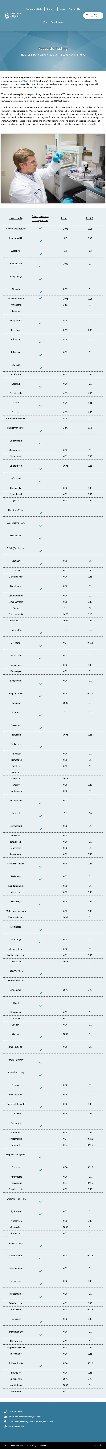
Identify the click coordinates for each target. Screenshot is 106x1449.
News (62, 9)
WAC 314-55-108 (28, 80)
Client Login (57, 21)
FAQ (45, 21)
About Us (51, 9)
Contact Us (74, 9)
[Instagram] (101, 1445)
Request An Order (34, 9)
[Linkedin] (95, 1445)
